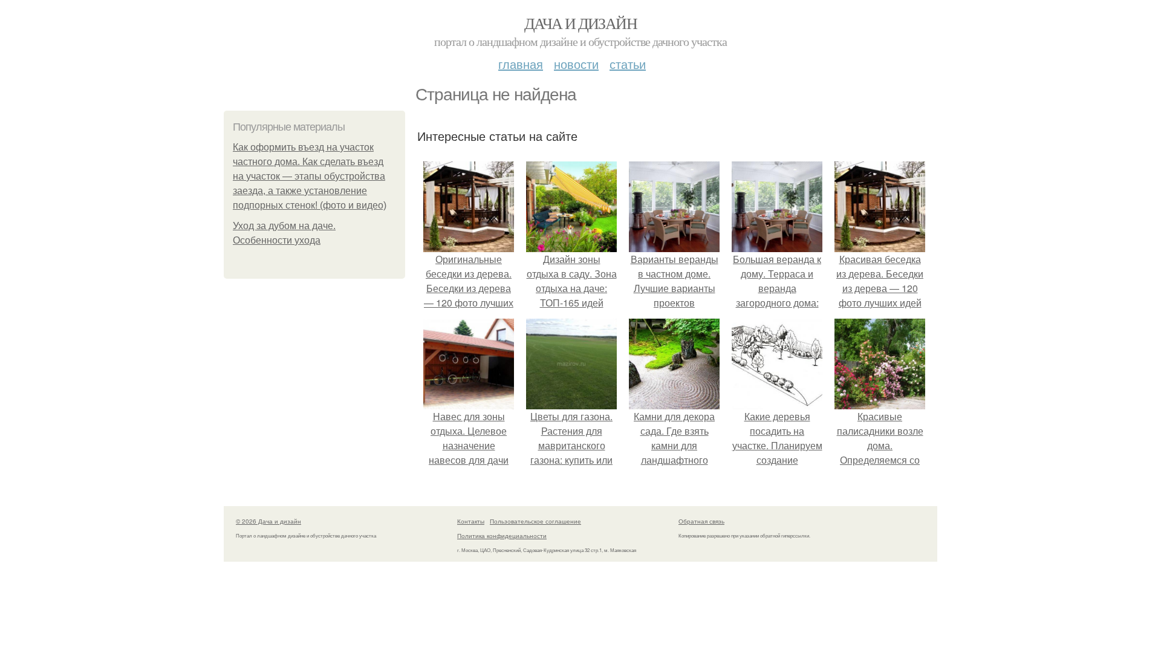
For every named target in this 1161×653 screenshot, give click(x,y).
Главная (520, 64)
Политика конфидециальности (502, 535)
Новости (576, 64)
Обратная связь (701, 521)
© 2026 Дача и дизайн (268, 521)
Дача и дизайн (580, 23)
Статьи (628, 64)
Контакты (470, 521)
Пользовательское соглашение (535, 521)
